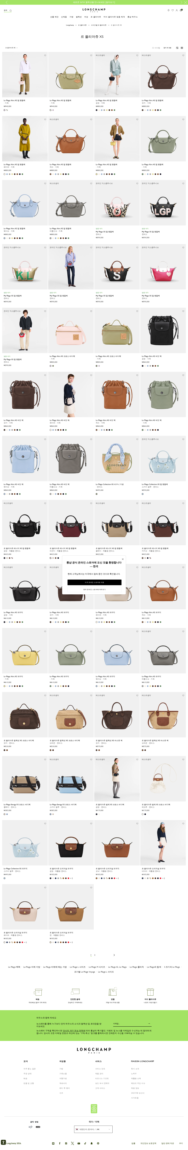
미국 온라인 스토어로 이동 (94, 582)
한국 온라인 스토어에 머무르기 (94, 589)
